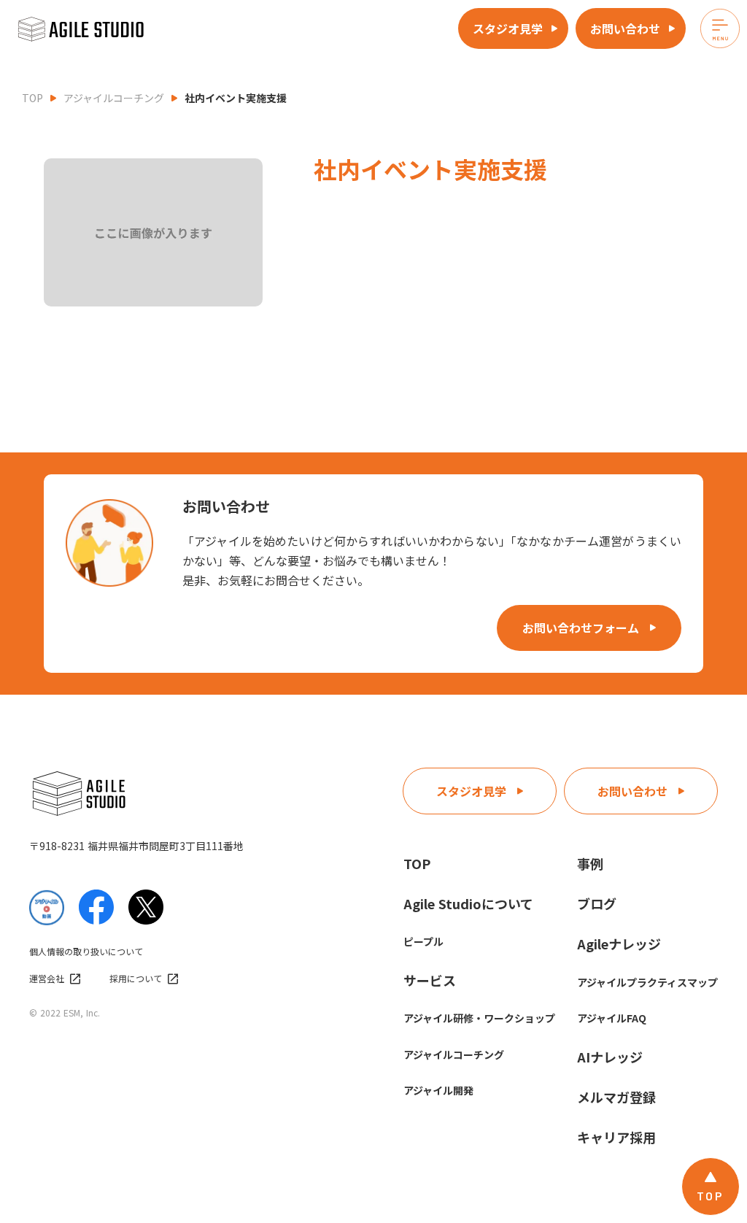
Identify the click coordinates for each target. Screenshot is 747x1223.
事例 (590, 863)
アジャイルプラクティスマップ (647, 982)
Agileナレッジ (619, 943)
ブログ (596, 903)
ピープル (423, 941)
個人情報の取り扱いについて (86, 951)
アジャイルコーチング (113, 97)
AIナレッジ (610, 1056)
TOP (32, 97)
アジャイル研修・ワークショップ (479, 1018)
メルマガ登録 (616, 1096)
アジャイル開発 (438, 1090)
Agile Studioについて (468, 903)
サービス (429, 980)
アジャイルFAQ (611, 1018)
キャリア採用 (616, 1136)
